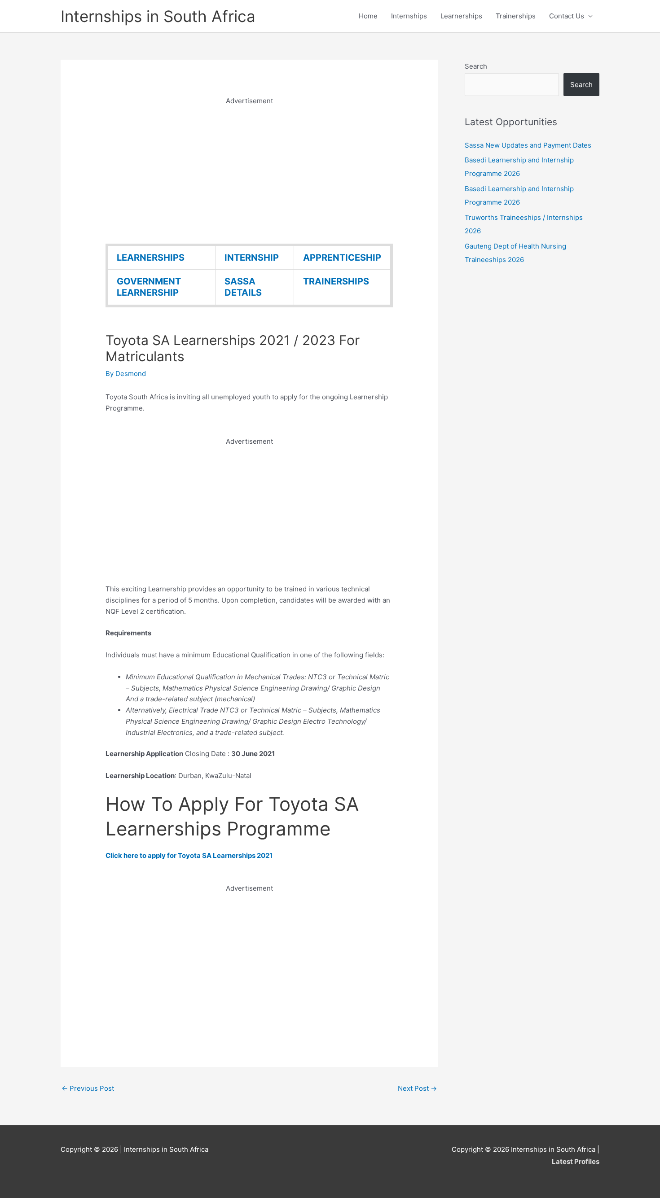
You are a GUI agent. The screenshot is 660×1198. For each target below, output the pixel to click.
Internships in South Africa (158, 16)
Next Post (417, 1088)
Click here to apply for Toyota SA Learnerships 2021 (189, 855)
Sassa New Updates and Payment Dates (528, 145)
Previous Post (88, 1088)
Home (368, 16)
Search (476, 66)
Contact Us (566, 16)
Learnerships (461, 16)
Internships (409, 16)
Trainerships (516, 16)
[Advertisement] (249, 169)
